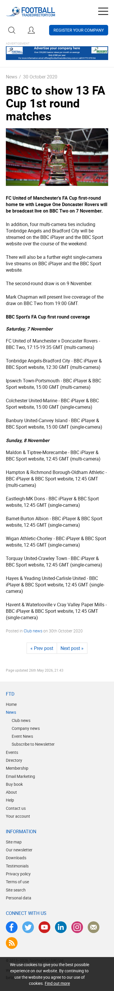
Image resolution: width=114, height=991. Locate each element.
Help (10, 800)
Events (12, 752)
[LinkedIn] (61, 927)
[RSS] (12, 943)
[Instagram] (77, 927)
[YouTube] (44, 927)
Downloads (16, 857)
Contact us (16, 808)
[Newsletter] (93, 927)
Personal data (18, 898)
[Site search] (12, 30)
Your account (18, 816)
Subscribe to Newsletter (33, 744)
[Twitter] (28, 927)
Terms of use (17, 881)
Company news (26, 728)
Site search (16, 890)
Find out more (57, 983)
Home (11, 704)
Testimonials (17, 866)
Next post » (72, 648)
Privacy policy (18, 874)
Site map (14, 842)
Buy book (14, 784)
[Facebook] (12, 927)
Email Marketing (20, 776)
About (11, 792)
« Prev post (41, 648)
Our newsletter (19, 850)
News (11, 76)
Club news (33, 631)
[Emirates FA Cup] (57, 157)
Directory (14, 760)
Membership (17, 768)
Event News (22, 736)
